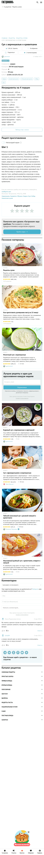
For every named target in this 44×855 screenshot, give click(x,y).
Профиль (39, 853)
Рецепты (14, 853)
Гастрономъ (5, 853)
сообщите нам (6, 191)
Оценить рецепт (12, 12)
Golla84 (7, 635)
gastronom (7, 56)
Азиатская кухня (13, 79)
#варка (25, 196)
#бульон (20, 196)
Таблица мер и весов (22, 130)
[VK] (9, 652)
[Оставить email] (22, 382)
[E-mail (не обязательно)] (22, 601)
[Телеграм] (5, 652)
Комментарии (37, 12)
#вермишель (6, 196)
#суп (29, 196)
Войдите (35, 589)
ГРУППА (5, 310)
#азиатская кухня (7, 198)
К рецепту (4, 60)
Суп (4, 82)
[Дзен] (26, 652)
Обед (36, 79)
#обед (33, 196)
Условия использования (22, 398)
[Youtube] (22, 652)
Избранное (31, 853)
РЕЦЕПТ (5, 352)
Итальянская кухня (26, 79)
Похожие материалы (25, 12)
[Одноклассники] (13, 652)
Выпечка (22, 853)
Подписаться (22, 387)
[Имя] (22, 596)
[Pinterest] (18, 652)
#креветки (13, 196)
